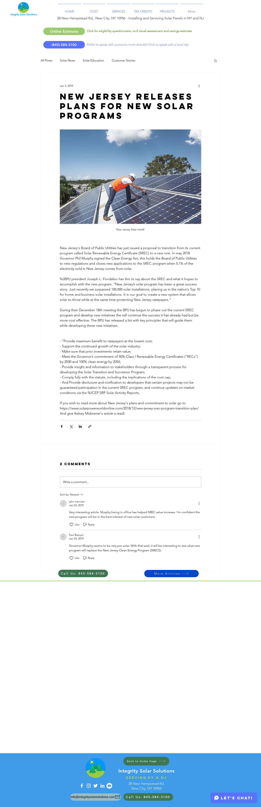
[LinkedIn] (102, 786)
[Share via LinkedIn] (80, 426)
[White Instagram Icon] (89, 786)
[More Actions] (199, 503)
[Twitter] (95, 786)
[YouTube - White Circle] (109, 786)
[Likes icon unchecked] (71, 524)
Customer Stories (123, 60)
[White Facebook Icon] (82, 786)
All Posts (46, 60)
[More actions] (199, 86)
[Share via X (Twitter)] (71, 426)
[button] (215, 60)
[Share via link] (90, 426)
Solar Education (93, 60)
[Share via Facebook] (61, 426)
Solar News (67, 60)
